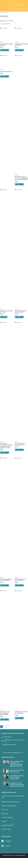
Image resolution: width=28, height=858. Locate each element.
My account (5, 809)
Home (1, 12)
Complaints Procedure (7, 825)
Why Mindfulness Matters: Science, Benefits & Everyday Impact (16, 777)
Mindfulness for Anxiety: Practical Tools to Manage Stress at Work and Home (17, 784)
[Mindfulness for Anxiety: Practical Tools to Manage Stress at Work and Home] (6, 783)
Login (14, 4)
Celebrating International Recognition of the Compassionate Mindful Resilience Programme (16, 763)
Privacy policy (5, 813)
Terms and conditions (7, 817)
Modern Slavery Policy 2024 (9, 806)
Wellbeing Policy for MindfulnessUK (11, 802)
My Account (22, 4)
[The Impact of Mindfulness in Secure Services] (6, 771)
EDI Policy (4, 821)
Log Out (23, 9)
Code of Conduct (6, 829)
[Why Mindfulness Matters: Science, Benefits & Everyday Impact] (6, 776)
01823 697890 (7, 737)
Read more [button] (4, 317)
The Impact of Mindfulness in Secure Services (17, 771)
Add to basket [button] (4, 50)
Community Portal (13, 9)
